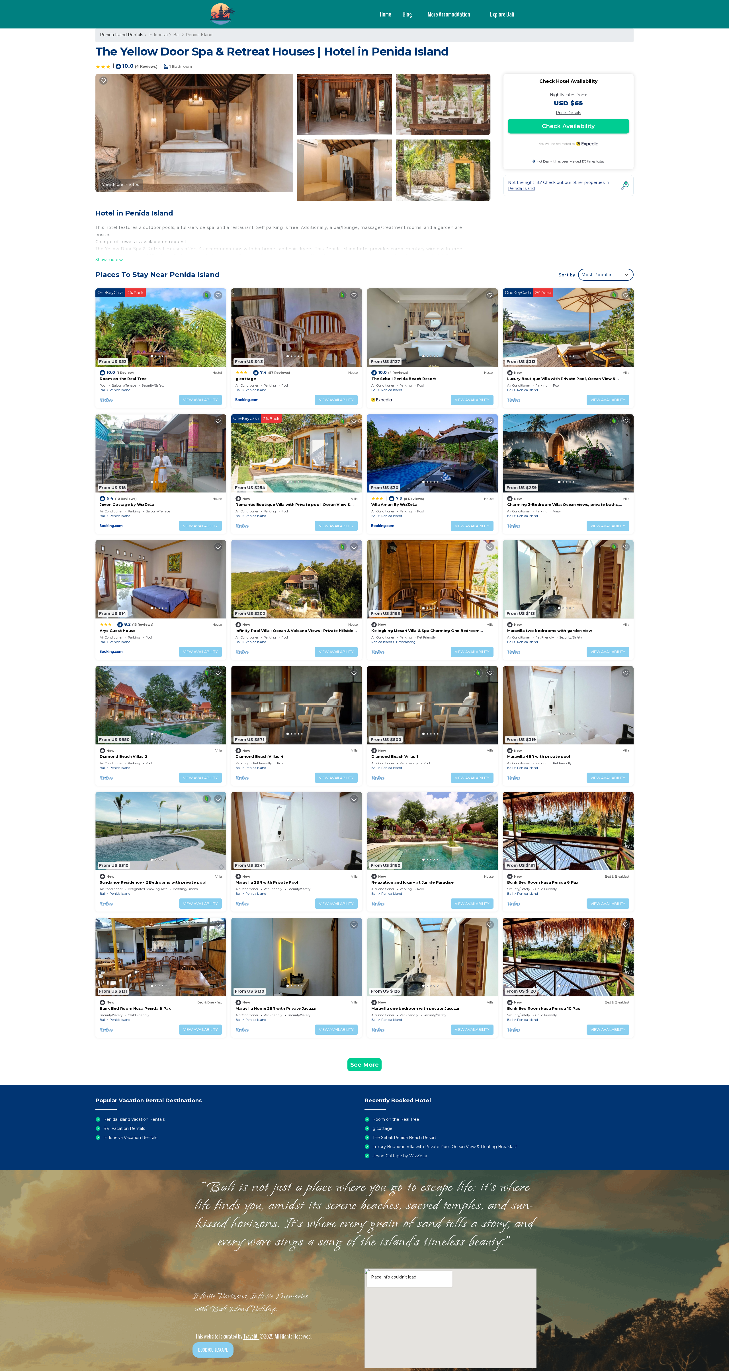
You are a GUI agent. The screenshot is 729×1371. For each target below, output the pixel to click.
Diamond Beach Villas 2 (123, 756)
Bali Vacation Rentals (124, 1128)
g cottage (246, 378)
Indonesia (158, 34)
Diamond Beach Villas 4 (259, 756)
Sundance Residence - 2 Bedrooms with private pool (153, 882)
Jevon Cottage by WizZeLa (127, 504)
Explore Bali (502, 14)
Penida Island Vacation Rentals (134, 1119)
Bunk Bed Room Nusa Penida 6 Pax (542, 882)
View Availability (200, 400)
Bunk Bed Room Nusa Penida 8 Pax (135, 1008)
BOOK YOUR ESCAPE (213, 1350)
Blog (407, 14)
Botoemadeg (405, 642)
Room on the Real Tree (123, 378)
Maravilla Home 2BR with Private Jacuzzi (276, 1008)
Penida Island (199, 34)
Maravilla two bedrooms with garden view (549, 630)
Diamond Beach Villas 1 (394, 756)
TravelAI (251, 1336)
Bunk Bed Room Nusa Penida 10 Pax (543, 1008)
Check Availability (568, 126)
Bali (176, 34)
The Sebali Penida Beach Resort (403, 378)
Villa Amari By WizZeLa (394, 504)
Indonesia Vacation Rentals (130, 1137)
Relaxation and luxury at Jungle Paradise (412, 882)
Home (385, 14)
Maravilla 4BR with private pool (538, 756)
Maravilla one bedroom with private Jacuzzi (415, 1008)
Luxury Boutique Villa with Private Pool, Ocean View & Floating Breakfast (444, 1146)
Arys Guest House (118, 630)
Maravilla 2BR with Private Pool (267, 882)
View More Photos (120, 184)
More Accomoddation (449, 14)
